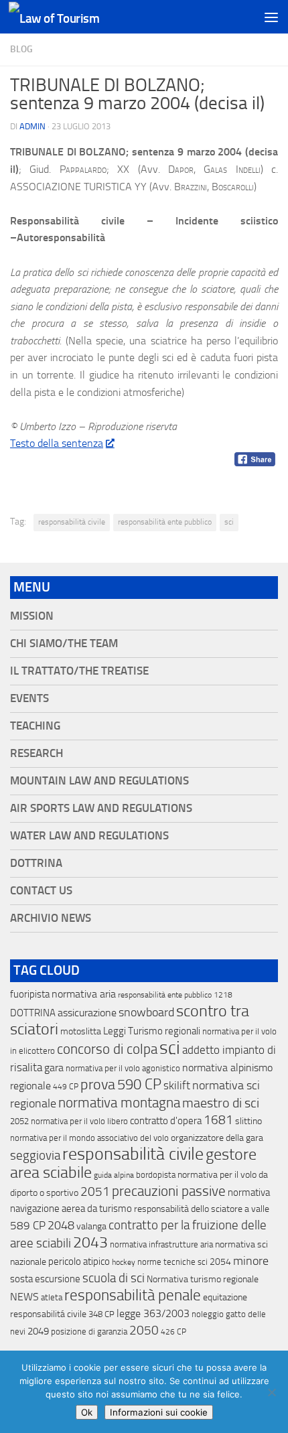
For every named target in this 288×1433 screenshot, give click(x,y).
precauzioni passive (169, 1191)
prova (97, 1084)
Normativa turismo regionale (203, 1279)
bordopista (155, 1175)
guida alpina (114, 1175)
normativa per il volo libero (79, 1121)
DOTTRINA (33, 1013)
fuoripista (30, 994)
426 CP (173, 1332)
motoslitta (80, 1031)
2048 (61, 1226)
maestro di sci (220, 1103)
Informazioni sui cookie (159, 1412)
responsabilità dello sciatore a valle (201, 1209)
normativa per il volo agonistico (123, 1068)
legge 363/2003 (153, 1313)
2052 (19, 1121)
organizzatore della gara (217, 1138)
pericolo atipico (79, 1261)
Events (29, 698)
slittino (248, 1121)
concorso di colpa (107, 1048)
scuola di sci (113, 1278)
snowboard (146, 1012)
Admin (32, 126)
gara (54, 1067)
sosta (21, 1279)
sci (229, 522)
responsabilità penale (132, 1295)
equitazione (225, 1297)
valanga (91, 1226)
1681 (218, 1120)
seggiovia (35, 1155)
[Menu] (271, 16)
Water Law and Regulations (89, 835)
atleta (51, 1297)
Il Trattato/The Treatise (79, 671)
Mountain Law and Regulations (99, 780)
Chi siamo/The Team (64, 643)
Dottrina (36, 863)
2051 (95, 1191)
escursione (57, 1279)
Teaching (35, 726)
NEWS (24, 1296)
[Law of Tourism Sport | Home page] (69, 17)
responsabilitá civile (48, 1314)
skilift (176, 1085)
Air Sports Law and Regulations (101, 808)
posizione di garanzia (89, 1331)
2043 (90, 1242)
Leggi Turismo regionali (151, 1031)
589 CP (28, 1225)
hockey (123, 1262)
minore (251, 1260)
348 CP (101, 1314)
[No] (271, 1392)
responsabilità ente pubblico (165, 522)
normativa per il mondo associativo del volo (89, 1138)
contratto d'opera (166, 1121)
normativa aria (84, 993)
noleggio (208, 1314)
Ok (86, 1412)
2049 (38, 1331)
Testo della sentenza (56, 443)
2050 (144, 1330)
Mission (32, 616)
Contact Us (41, 890)
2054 (220, 1262)
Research (36, 753)
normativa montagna (119, 1103)
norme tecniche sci (172, 1262)
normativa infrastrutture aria (161, 1244)
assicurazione (87, 1012)
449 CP (65, 1086)
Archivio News (50, 918)
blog (21, 49)
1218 (223, 995)
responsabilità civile (71, 522)
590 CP (139, 1084)
